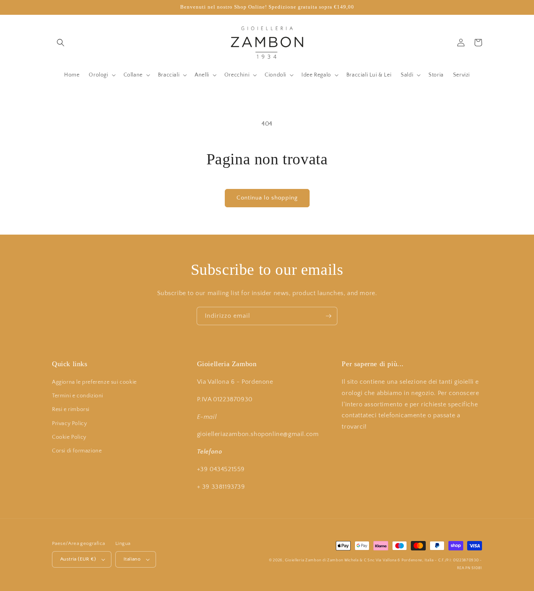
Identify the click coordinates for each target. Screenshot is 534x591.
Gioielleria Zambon (303, 560)
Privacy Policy (69, 423)
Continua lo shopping (267, 197)
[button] (60, 42)
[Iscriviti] (328, 316)
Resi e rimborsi (71, 409)
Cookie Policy (69, 437)
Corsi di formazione (77, 451)
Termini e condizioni (77, 396)
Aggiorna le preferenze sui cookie (94, 382)
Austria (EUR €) (78, 559)
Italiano (132, 559)
